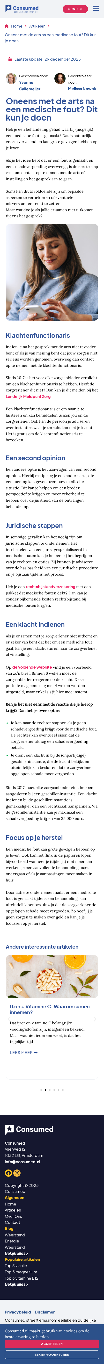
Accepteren (52, 1344)
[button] (9, 1019)
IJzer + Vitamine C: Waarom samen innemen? (50, 1009)
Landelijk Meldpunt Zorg (28, 396)
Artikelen (37, 26)
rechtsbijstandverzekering (50, 586)
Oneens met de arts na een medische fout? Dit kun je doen (51, 37)
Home (16, 26)
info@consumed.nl (22, 1161)
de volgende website (32, 667)
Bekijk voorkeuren (52, 1355)
